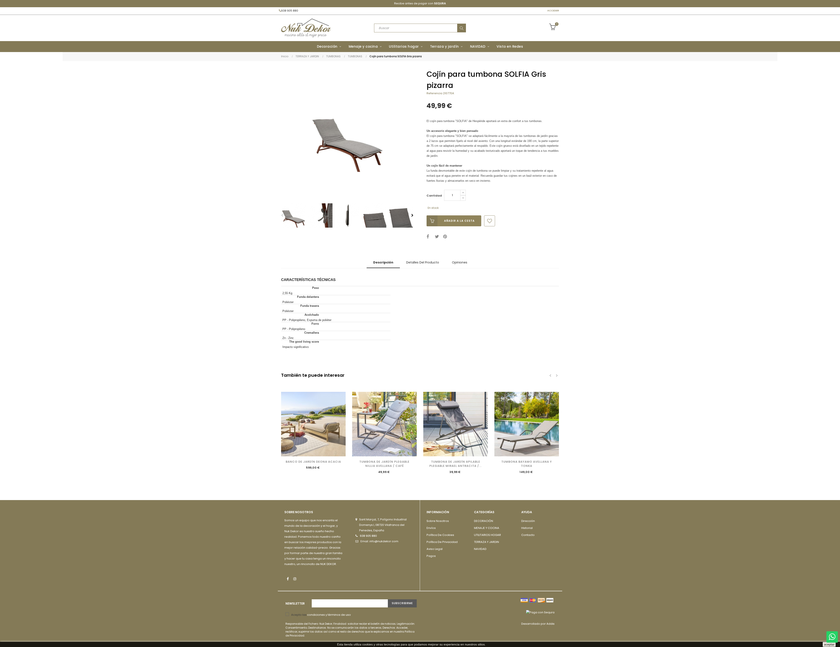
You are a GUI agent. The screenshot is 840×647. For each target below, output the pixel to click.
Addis (550, 624)
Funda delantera (308, 296)
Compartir (429, 236)
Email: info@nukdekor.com (379, 541)
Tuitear (437, 236)
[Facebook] (287, 578)
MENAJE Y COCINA (486, 528)
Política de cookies (440, 535)
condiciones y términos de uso (329, 615)
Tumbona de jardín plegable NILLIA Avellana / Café (384, 464)
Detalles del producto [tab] (422, 262)
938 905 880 (289, 11)
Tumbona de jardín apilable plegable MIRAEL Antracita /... (455, 464)
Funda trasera (309, 305)
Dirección (528, 521)
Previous (282, 215)
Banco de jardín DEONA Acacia (313, 462)
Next (412, 215)
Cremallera (311, 332)
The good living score (304, 341)
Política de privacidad (442, 542)
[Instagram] (295, 578)
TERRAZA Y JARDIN (486, 542)
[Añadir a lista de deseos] (489, 220)
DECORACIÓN (483, 521)
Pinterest (446, 236)
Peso (315, 287)
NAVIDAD (480, 549)
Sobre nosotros (438, 521)
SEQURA (440, 3)
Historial (527, 528)
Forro (315, 323)
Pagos (431, 556)
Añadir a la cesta (459, 221)
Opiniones (459, 262)
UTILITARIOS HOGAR (487, 535)
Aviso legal (435, 549)
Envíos (431, 528)
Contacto (528, 535)
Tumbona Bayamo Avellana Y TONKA (526, 464)
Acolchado (311, 314)
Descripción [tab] (383, 262)
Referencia (434, 93)
